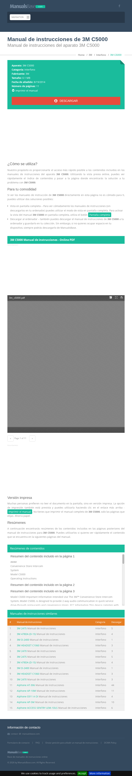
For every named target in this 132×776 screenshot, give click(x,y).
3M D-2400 (23, 639)
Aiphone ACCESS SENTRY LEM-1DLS (37, 707)
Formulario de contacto (18, 742)
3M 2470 (22, 651)
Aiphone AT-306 (26, 685)
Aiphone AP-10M (26, 690)
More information (100, 773)
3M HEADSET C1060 (28, 645)
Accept (82, 773)
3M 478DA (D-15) (26, 634)
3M (27, 73)
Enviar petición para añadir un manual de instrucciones (72, 742)
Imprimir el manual (26, 90)
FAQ (38, 742)
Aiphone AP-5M (26, 702)
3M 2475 (22, 628)
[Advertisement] (66, 137)
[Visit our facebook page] (118, 6)
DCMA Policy (110, 742)
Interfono (29, 69)
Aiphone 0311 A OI (27, 696)
